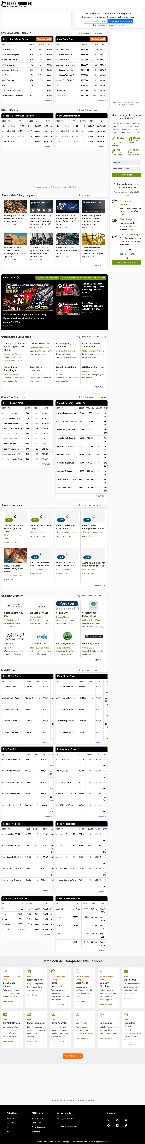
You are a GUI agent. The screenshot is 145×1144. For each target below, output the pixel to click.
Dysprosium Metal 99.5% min (12, 805)
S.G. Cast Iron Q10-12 (64, 782)
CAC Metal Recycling (93, 367)
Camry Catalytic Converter (66, 421)
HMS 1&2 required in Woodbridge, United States (13, 528)
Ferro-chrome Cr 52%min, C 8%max (12, 868)
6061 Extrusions (8, 80)
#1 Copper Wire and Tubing (66, 75)
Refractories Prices (66, 824)
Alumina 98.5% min (9, 686)
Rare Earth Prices (11, 749)
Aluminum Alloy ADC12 (11, 709)
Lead (58, 925)
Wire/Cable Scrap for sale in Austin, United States (13, 569)
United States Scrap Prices (15, 39)
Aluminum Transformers (65, 65)
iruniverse (9, 643)
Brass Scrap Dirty (9, 444)
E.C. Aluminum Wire (63, 60)
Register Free (126, 175)
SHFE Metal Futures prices (69, 898)
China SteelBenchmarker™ (69, 116)
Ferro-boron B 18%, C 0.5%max (12, 857)
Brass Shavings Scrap (11, 449)
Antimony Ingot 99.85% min (66, 732)
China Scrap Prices (66, 39)
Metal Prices (8, 670)
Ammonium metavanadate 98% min (66, 698)
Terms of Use (54, 1142)
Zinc (58, 934)
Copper (5, 909)
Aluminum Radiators (10, 70)
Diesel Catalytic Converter (66, 430)
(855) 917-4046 (126, 254)
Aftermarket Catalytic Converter (66, 413)
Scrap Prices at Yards (13, 403)
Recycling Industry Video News (94, 278)
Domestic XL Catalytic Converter (66, 471)
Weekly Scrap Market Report (70, 278)
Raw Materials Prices (66, 749)
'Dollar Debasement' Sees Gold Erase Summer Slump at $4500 (93, 250)
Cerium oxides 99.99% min (12, 794)
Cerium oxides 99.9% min (12, 782)
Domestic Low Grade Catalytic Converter (66, 455)
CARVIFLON (62, 612)
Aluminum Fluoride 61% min (12, 721)
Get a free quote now (126, 262)
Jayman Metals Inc (40, 343)
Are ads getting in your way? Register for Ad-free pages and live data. (54, 187)
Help (8, 1132)
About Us (10, 1119)
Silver (4, 919)
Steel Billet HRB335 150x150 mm (66, 794)
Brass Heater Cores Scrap (12, 423)
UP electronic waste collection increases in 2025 (66, 250)
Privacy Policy (42, 1142)
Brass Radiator (62, 95)
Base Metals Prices (12, 676)
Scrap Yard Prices (11, 397)
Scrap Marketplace (12, 505)
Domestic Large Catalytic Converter (66, 446)
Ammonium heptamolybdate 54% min (66, 686)
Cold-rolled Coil (8, 131)
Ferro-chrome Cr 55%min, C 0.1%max (12, 880)
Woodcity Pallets (91, 643)
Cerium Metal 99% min (11, 771)
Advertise (10, 1127)
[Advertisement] (36, 18)
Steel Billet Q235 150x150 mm (66, 805)
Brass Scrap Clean (9, 439)
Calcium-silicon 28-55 (11, 834)
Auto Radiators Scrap (10, 413)
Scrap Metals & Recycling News (19, 195)
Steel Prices (8, 110)
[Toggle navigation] (141, 4)
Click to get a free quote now (120, 21)
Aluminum (60, 909)
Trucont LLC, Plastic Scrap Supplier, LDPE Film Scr (14, 346)
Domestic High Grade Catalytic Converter (66, 438)
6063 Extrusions (8, 65)
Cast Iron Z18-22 (63, 759)
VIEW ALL (46, 101)
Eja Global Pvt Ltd (39, 612)
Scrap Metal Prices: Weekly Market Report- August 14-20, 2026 (14, 218)
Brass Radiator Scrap (10, 434)
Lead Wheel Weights (10, 55)
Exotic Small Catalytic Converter (66, 488)
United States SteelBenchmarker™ (18, 116)
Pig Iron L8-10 (62, 771)
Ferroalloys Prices (11, 824)
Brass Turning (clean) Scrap (12, 454)
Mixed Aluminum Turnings (12, 95)
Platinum (5, 929)
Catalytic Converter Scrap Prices (72, 403)
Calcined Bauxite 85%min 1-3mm (66, 868)
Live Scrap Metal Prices (14, 33)
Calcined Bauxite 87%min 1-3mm (66, 880)
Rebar (58, 141)
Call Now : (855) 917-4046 (95, 21)
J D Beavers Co (38, 643)
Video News (10, 277)
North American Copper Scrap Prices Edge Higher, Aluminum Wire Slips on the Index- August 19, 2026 (25, 318)
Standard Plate (8, 136)
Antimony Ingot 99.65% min (66, 721)
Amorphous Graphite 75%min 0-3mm (66, 834)
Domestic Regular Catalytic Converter (66, 463)
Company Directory (12, 595)
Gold (4, 914)
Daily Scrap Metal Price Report (47, 278)
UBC (4, 85)
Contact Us (11, 1123)
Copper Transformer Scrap (66, 80)
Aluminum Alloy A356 (10, 698)
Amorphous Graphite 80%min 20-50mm (66, 846)
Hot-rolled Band (8, 126)
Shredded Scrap (8, 141)
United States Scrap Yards (16, 336)
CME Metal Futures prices (15, 898)
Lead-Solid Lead (9, 50)
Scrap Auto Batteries (10, 60)
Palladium (6, 924)
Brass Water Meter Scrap (12, 459)
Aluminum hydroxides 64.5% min (12, 732)
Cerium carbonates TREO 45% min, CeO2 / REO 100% (12, 759)
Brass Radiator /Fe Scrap (12, 428)
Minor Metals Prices (66, 676)
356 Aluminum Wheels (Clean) (12, 90)
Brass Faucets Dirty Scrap (12, 418)
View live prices (43, 39)
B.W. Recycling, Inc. (66, 643)
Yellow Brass (61, 90)
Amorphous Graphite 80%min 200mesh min (66, 857)
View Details (8, 1001)
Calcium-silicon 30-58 (11, 846)
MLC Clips (6, 75)
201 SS (59, 85)
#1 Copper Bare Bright (65, 70)
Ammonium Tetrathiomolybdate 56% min (66, 709)
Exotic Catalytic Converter (66, 479)
